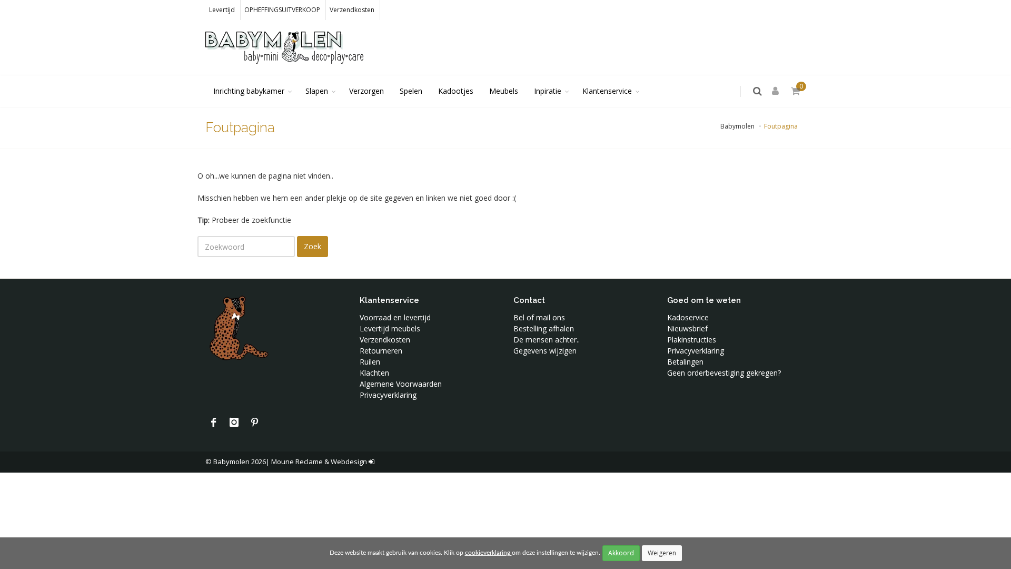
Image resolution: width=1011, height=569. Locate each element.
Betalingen (685, 362)
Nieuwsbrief (687, 328)
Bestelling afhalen (543, 328)
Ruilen (370, 362)
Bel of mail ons (539, 317)
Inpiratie (547, 91)
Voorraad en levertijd (395, 317)
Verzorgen (366, 91)
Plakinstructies (691, 340)
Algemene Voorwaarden (401, 384)
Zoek (312, 246)
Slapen (316, 91)
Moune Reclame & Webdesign (319, 461)
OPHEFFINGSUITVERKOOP (282, 9)
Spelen (411, 91)
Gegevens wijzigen (545, 351)
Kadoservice (688, 317)
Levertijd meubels (390, 328)
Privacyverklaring (388, 395)
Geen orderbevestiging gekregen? (724, 373)
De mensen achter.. (546, 340)
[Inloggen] (777, 91)
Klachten (374, 373)
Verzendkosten (352, 9)
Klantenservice (607, 91)
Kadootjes (455, 91)
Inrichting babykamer (248, 91)
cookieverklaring (488, 553)
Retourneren (381, 351)
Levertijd (222, 9)
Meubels (503, 91)
